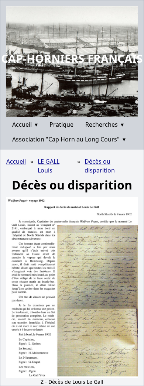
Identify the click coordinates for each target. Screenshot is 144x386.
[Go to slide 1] (69, 111)
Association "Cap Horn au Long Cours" (69, 139)
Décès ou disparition (100, 165)
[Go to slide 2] (74, 111)
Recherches (104, 124)
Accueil (25, 124)
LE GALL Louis (48, 165)
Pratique (61, 124)
